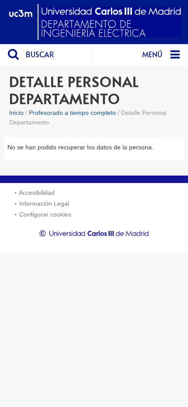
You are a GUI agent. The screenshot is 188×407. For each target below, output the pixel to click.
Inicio (16, 112)
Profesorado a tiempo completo (72, 112)
